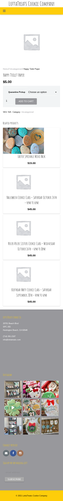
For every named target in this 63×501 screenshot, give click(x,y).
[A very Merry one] (50, 389)
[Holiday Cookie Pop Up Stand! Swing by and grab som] (13, 389)
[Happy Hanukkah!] (50, 426)
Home (5, 69)
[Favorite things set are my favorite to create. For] (31, 407)
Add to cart (26, 101)
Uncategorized (16, 69)
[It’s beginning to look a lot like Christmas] (31, 426)
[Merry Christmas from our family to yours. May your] (50, 407)
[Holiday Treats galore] (13, 426)
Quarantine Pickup (16, 92)
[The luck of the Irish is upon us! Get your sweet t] (13, 407)
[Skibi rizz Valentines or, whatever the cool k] (31, 389)
